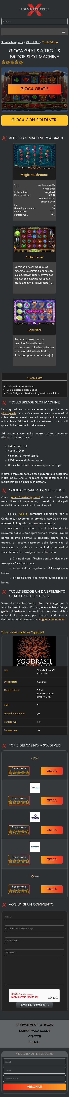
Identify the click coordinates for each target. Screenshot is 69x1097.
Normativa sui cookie (34, 1031)
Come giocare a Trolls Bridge (22, 390)
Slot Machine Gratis (34, 9)
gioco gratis (8, 413)
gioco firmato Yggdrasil (25, 497)
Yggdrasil (42, 682)
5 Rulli (40, 690)
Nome (8, 917)
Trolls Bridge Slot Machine (20, 386)
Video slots (43, 673)
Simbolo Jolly (44, 697)
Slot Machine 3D (45, 670)
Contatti (34, 1036)
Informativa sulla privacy (34, 1025)
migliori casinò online (52, 619)
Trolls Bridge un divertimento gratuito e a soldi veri (33, 393)
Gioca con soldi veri (34, 120)
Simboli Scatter (45, 694)
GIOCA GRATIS (34, 89)
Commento (10, 953)
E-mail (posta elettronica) (19, 929)
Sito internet (11, 941)
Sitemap (34, 1042)
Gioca (52, 770)
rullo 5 (23, 514)
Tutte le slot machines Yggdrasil (22, 632)
